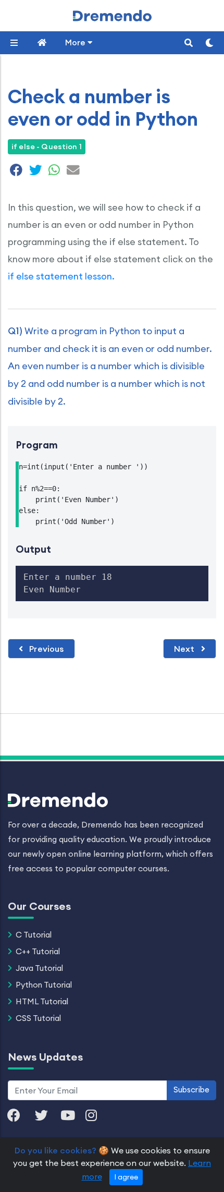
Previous (45, 648)
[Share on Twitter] (35, 171)
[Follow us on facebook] (19, 1116)
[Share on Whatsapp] (54, 171)
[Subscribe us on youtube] (72, 1116)
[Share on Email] (72, 171)
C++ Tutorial (38, 951)
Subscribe (191, 1089)
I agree (126, 1177)
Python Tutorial (44, 985)
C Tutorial (34, 935)
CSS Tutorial (38, 1018)
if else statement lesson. (61, 276)
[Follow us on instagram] (96, 1116)
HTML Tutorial (42, 1001)
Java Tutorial (39, 968)
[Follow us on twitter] (46, 1116)
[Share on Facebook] (16, 171)
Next (185, 648)
